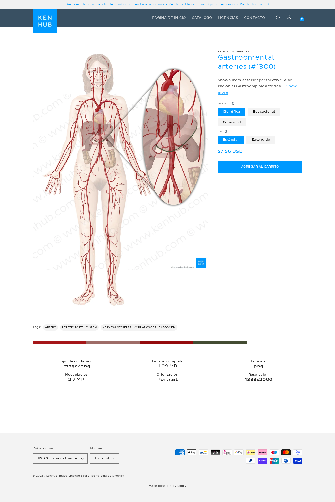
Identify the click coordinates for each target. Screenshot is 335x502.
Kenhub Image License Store (68, 475)
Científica (231, 112)
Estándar (231, 140)
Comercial (232, 122)
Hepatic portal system (79, 327)
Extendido (261, 140)
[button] (278, 18)
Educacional (264, 112)
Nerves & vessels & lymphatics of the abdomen (139, 327)
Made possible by (168, 486)
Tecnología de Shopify (107, 475)
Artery (50, 327)
